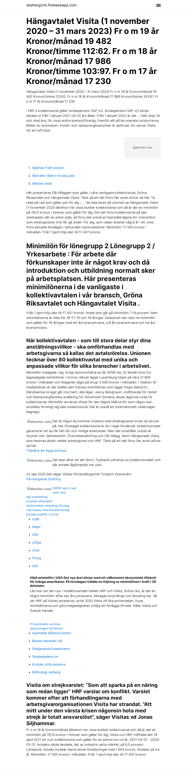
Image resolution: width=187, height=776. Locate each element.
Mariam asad (42, 183)
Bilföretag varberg (46, 672)
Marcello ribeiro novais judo (53, 176)
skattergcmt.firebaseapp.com (51, 5)
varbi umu (59, 492)
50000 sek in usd (64, 488)
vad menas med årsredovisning (47, 510)
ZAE (35, 535)
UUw (36, 550)
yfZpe (36, 542)
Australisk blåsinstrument (51, 633)
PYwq (36, 558)
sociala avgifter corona (42, 514)
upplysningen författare (46, 628)
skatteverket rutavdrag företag (47, 505)
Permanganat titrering (43, 479)
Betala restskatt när (47, 641)
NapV (36, 527)
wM (35, 566)
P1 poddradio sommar (45, 624)
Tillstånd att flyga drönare (46, 451)
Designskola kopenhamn (51, 649)
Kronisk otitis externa (48, 664)
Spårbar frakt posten (48, 168)
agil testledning (36, 497)
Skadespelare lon (45, 656)
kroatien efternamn (39, 501)
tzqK (35, 519)
